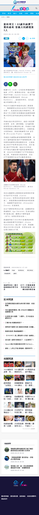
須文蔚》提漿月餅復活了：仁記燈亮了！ (19, 340)
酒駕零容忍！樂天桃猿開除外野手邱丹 (11, 287)
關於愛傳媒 (5, 496)
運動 (32, 13)
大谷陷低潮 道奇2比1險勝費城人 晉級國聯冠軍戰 (19, 425)
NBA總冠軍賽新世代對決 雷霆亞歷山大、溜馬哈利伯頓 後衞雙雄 (19, 371)
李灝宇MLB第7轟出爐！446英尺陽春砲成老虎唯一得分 (30, 398)
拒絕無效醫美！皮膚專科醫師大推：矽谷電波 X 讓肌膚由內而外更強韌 (8, 425)
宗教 (26, 13)
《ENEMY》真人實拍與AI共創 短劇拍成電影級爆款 (20, 335)
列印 (33, 38)
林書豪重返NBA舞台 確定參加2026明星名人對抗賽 (19, 384)
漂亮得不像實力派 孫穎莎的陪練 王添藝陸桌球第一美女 (20, 327)
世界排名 (21, 270)
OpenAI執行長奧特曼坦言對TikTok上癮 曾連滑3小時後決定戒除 (20, 344)
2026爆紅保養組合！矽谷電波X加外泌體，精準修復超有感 (8, 411)
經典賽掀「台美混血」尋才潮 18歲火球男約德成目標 (9, 384)
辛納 (13, 270)
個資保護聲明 (31, 496)
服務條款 (22, 496)
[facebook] (6, 84)
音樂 (20, 13)
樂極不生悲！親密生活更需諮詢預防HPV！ (30, 384)
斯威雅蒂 (7, 273)
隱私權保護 (14, 496)
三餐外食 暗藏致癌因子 (13, 322)
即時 (4, 13)
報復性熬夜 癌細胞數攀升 (14, 331)
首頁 (2, 17)
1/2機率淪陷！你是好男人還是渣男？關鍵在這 (8, 398)
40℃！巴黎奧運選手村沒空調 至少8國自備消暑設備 (27, 287)
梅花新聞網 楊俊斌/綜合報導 (15, 77)
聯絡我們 (4, 499)
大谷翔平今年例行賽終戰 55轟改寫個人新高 (19, 411)
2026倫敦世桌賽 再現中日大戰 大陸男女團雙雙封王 (8, 371)
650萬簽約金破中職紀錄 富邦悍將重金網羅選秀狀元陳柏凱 (30, 371)
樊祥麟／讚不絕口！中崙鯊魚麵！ (29, 425)
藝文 (15, 13)
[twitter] (10, 84)
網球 (15, 273)
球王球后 (30, 270)
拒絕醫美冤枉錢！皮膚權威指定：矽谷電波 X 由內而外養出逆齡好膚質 (19, 398)
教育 (9, 13)
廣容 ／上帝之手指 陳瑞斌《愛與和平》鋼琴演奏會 (20, 348)
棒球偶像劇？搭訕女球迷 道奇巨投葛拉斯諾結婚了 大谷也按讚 (29, 411)
